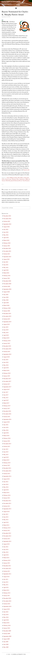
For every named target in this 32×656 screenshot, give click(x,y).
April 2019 (6, 335)
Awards (8, 177)
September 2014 (7, 476)
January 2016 (6, 441)
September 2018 (7, 354)
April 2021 (6, 270)
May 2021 (5, 267)
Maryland (14, 179)
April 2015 (6, 457)
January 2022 (6, 246)
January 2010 (6, 628)
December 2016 (7, 411)
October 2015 (6, 446)
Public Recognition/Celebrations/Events (14, 180)
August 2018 (6, 357)
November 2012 (7, 536)
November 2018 (7, 349)
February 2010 (6, 625)
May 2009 (5, 647)
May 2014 (5, 487)
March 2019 (6, 338)
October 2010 (6, 603)
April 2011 (6, 587)
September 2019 (7, 321)
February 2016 (6, 438)
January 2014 (6, 498)
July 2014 (5, 481)
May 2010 (5, 617)
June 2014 (5, 484)
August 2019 (6, 324)
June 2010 (5, 614)
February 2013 (6, 528)
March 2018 (6, 370)
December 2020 (7, 281)
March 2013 (6, 525)
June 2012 (5, 549)
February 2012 (6, 560)
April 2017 (6, 400)
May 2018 (5, 365)
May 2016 (5, 430)
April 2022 (6, 237)
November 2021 (7, 251)
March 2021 (6, 273)
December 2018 (7, 346)
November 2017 (7, 381)
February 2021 (6, 275)
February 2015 (6, 462)
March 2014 (6, 492)
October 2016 (6, 416)
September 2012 (7, 541)
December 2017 (7, 378)
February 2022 (6, 243)
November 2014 (7, 471)
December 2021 (7, 248)
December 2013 (7, 500)
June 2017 (5, 395)
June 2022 (5, 232)
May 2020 (5, 300)
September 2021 (7, 256)
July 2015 (5, 449)
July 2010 (5, 612)
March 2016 (6, 435)
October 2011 (6, 571)
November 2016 (7, 414)
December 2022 (7, 216)
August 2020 (6, 292)
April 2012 (6, 555)
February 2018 (6, 373)
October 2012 (6, 538)
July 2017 (5, 392)
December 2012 (7, 533)
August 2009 (6, 639)
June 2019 (5, 330)
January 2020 (6, 311)
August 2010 (6, 609)
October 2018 (6, 351)
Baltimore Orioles (13, 177)
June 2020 (5, 297)
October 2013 (6, 506)
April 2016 (6, 433)
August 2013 (6, 511)
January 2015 (6, 465)
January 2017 (6, 408)
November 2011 (7, 568)
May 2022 (5, 235)
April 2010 (6, 620)
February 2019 (6, 340)
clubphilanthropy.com (18, 654)
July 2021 (5, 262)
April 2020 (6, 302)
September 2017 (7, 387)
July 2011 (5, 579)
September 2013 (7, 509)
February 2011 (6, 593)
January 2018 (6, 376)
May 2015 (5, 454)
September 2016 (7, 419)
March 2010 (6, 622)
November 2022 (7, 218)
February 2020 (6, 308)
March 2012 (6, 557)
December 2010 (7, 598)
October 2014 (6, 473)
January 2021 (6, 278)
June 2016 (5, 427)
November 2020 (7, 283)
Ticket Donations (26, 180)
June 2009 (5, 644)
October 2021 (6, 254)
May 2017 (5, 397)
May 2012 (5, 552)
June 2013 (5, 517)
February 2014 (6, 495)
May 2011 (5, 584)
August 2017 (6, 389)
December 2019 (7, 313)
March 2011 (6, 590)
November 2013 (7, 503)
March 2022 (6, 240)
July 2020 (5, 294)
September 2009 (7, 636)
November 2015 (7, 443)
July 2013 (5, 514)
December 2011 (7, 565)
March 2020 (6, 305)
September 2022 (7, 224)
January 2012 (6, 563)
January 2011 (6, 595)
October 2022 (6, 221)
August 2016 (6, 422)
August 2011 (6, 576)
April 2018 (6, 367)
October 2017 (6, 384)
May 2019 (5, 332)
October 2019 (6, 319)
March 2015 (6, 460)
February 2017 (6, 405)
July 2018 (5, 359)
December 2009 (7, 631)
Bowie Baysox (21, 177)
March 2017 (6, 403)
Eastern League (8, 179)
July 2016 (5, 424)
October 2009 (6, 633)
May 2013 (5, 519)
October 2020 (6, 286)
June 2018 (5, 362)
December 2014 (7, 468)
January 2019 (6, 343)
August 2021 (6, 259)
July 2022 (5, 229)
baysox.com (26, 170)
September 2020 (7, 289)
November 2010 (7, 601)
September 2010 (7, 606)
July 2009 (5, 641)
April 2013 (6, 522)
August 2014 (6, 479)
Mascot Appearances (21, 179)
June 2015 (5, 452)
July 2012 (5, 547)
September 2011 (7, 574)
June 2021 (5, 264)
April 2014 (6, 490)
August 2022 (6, 226)
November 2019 (7, 316)
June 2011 (5, 582)
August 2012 (6, 544)
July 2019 (5, 327)
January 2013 (6, 530)
